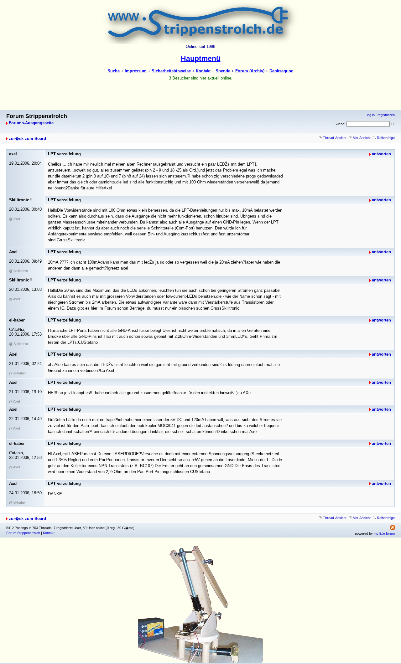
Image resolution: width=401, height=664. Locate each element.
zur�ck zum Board (27, 138)
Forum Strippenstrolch (23, 533)
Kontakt (49, 533)
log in (371, 115)
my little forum (384, 533)
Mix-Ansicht (362, 138)
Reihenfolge (386, 138)
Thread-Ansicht (334, 138)
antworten (381, 154)
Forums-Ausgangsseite (31, 123)
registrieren (386, 115)
